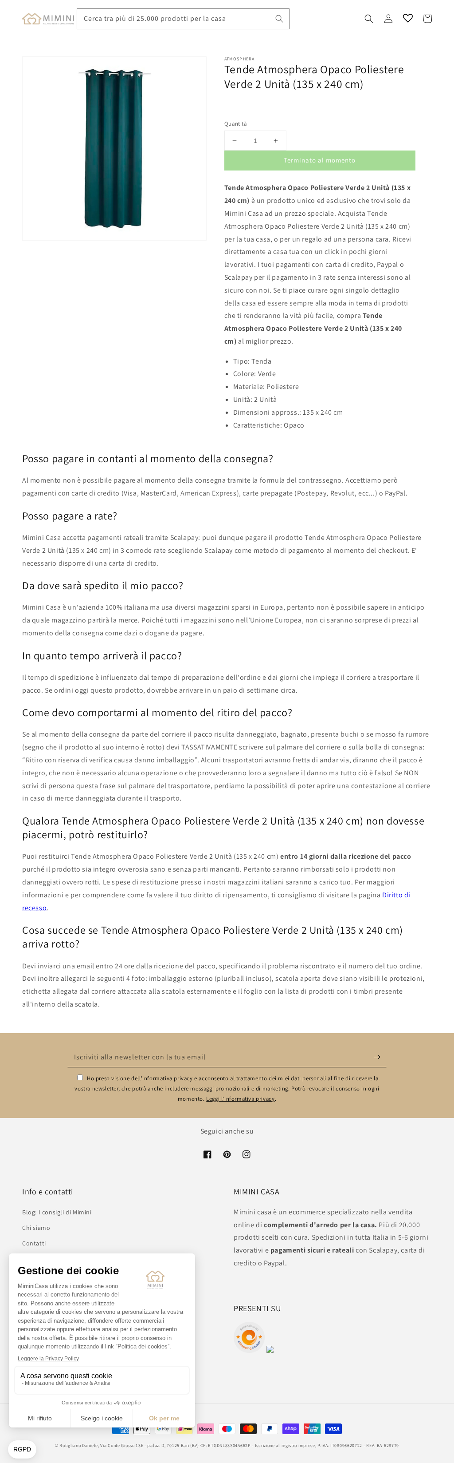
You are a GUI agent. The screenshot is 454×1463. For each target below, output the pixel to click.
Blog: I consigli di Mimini (57, 1212)
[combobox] (183, 19)
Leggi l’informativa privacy (240, 1098)
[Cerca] (279, 18)
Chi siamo (36, 1228)
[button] (369, 18)
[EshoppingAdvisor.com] (249, 1350)
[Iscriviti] (377, 1057)
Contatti (34, 1243)
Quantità (235, 123)
